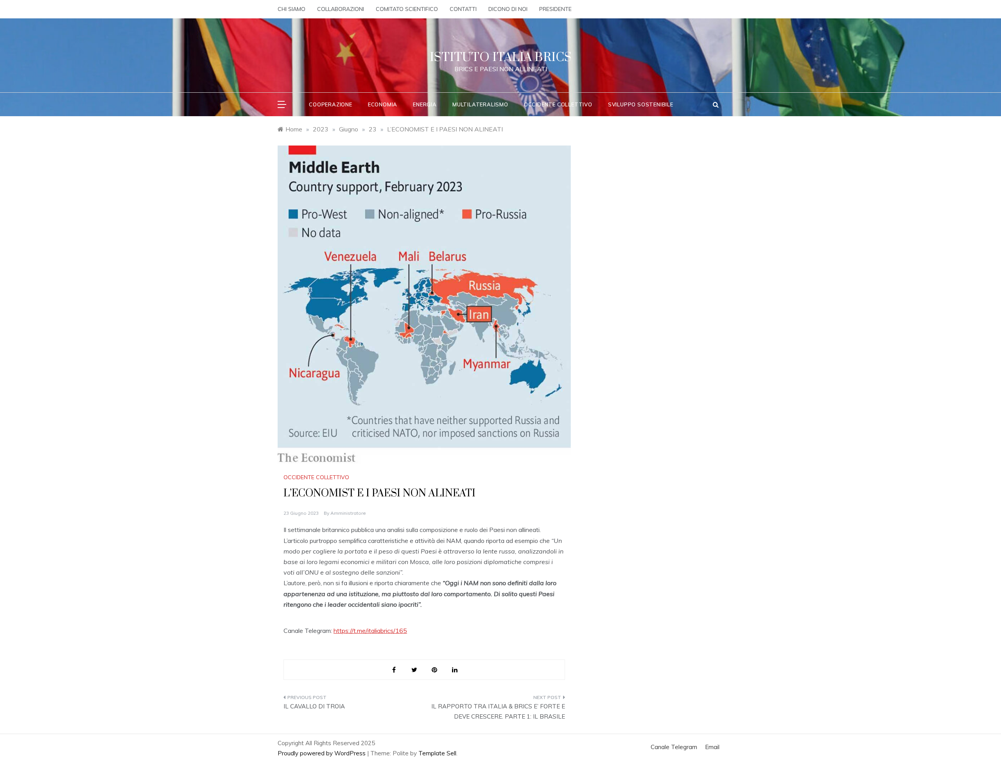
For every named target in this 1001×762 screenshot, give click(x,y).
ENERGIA (425, 104)
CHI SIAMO (291, 9)
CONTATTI (463, 9)
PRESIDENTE (555, 9)
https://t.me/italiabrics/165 (370, 630)
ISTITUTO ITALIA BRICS (501, 57)
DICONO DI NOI (507, 9)
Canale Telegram (674, 747)
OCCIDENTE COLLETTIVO (558, 104)
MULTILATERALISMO (480, 104)
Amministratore (348, 513)
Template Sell (437, 753)
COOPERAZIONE (330, 104)
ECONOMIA (382, 104)
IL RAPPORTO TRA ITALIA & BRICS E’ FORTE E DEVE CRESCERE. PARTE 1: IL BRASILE (498, 711)
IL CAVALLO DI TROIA (314, 706)
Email (712, 747)
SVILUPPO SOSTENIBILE (640, 104)
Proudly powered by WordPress (322, 753)
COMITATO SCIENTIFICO (407, 9)
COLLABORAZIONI (340, 9)
